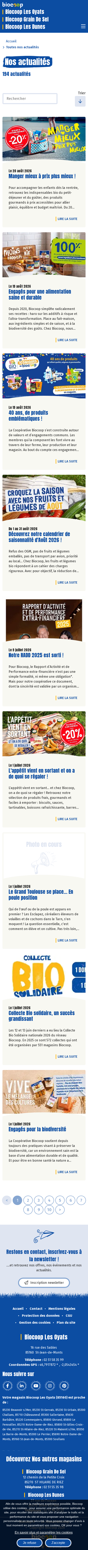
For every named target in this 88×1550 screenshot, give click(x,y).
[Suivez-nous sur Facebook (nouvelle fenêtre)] (7, 1386)
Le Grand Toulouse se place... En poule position (41, 895)
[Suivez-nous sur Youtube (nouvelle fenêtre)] (36, 1386)
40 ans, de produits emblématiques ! (32, 416)
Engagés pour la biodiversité (37, 1129)
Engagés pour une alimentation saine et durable (40, 295)
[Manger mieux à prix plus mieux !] (44, 141)
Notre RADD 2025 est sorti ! (36, 655)
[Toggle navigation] (83, 27)
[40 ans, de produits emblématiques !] (44, 377)
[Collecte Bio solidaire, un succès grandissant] (44, 978)
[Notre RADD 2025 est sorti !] (44, 620)
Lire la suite (68, 219)
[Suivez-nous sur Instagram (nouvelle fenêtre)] (50, 1386)
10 (49, 1209)
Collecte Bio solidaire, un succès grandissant (42, 1016)
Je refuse (29, 1542)
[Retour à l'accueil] (18, 5)
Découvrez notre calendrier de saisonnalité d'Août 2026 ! (39, 537)
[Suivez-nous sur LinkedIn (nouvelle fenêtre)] (22, 1386)
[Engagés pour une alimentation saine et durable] (44, 256)
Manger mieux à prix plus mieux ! (42, 176)
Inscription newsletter (47, 1283)
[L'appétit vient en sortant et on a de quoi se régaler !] (44, 735)
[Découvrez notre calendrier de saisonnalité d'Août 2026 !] (44, 499)
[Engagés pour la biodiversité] (44, 1094)
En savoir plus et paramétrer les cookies (44, 1532)
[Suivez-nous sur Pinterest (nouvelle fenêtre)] (64, 1386)
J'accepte (58, 1542)
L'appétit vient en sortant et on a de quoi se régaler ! (42, 774)
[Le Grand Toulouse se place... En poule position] (44, 856)
